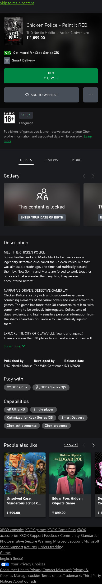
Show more (12, 346)
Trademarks (72, 575)
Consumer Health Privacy (21, 569)
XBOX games (35, 529)
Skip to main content (17, 2)
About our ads (25, 581)
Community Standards (78, 535)
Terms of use (52, 575)
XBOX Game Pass (61, 529)
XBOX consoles (12, 529)
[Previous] (84, 176)
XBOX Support (31, 535)
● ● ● (90, 94)
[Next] (93, 176)
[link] (25, 484)
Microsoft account (68, 540)
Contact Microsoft (57, 569)
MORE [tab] (76, 159)
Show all (71, 444)
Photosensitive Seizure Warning (26, 540)
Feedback (51, 535)
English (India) (11, 558)
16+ (23, 115)
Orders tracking (50, 546)
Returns (30, 546)
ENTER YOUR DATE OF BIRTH (41, 217)
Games (5, 552)
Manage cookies (27, 575)
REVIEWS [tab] (51, 159)
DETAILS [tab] (26, 159)
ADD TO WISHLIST (44, 94)
